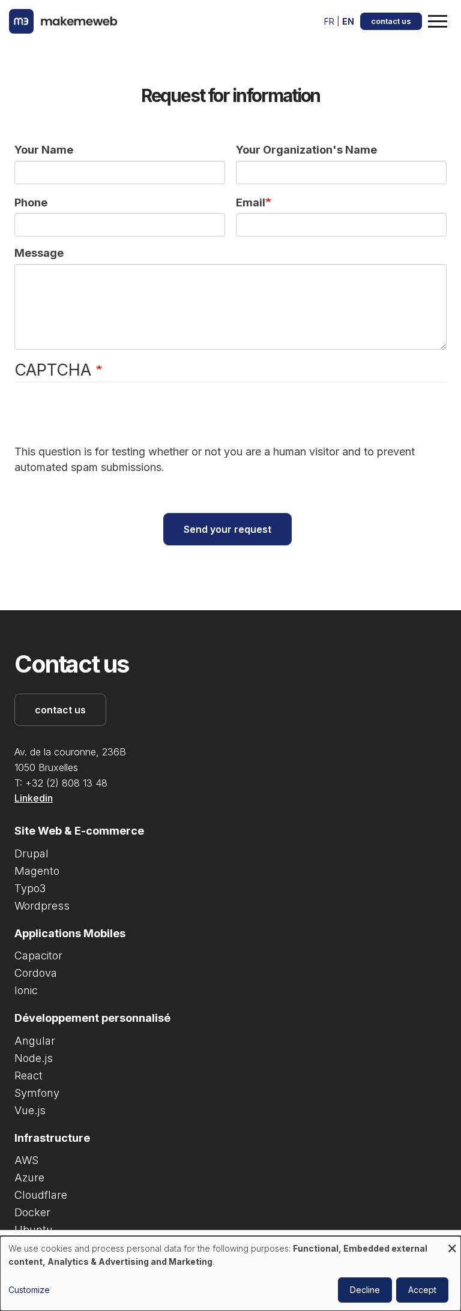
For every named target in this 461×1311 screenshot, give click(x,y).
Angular (34, 1040)
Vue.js (30, 1110)
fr (329, 21)
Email (250, 202)
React (28, 1075)
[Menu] (440, 22)
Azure (29, 1177)
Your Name (43, 149)
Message (39, 253)
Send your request (227, 529)
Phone (30, 202)
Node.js (33, 1058)
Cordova (35, 973)
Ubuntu (33, 1229)
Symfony (36, 1093)
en (348, 21)
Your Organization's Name (306, 149)
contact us (391, 21)
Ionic (26, 990)
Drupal (31, 853)
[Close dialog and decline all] (452, 1243)
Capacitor (38, 955)
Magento (36, 871)
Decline (365, 1290)
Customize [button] (29, 1290)
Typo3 (30, 888)
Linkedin (33, 798)
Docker (32, 1212)
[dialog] (230, 1273)
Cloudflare (40, 1195)
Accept (422, 1290)
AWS (26, 1160)
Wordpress (42, 905)
